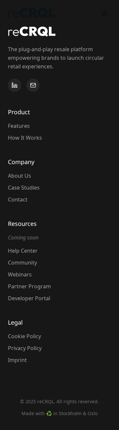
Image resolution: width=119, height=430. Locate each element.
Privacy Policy (25, 348)
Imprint (17, 360)
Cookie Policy (24, 336)
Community (22, 262)
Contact (17, 199)
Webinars (20, 274)
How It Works (25, 137)
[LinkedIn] (14, 85)
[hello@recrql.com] (33, 85)
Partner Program (29, 286)
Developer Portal (29, 298)
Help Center (23, 250)
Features (19, 125)
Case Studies (24, 187)
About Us (19, 175)
